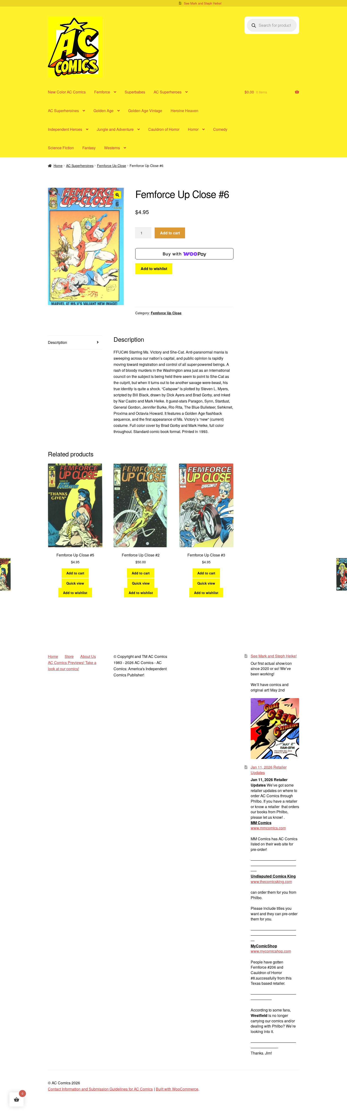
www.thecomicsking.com (271, 881)
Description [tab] (57, 342)
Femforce (102, 92)
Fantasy (89, 147)
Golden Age (103, 110)
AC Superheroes (168, 92)
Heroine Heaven (184, 110)
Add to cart (170, 233)
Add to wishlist (154, 268)
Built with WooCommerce (177, 1089)
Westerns (112, 147)
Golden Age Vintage (145, 110)
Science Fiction (61, 147)
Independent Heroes (65, 129)
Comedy (220, 129)
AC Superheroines (63, 110)
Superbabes (135, 92)
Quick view (75, 583)
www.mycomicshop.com (271, 951)
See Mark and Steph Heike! (203, 3)
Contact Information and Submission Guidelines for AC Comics (100, 1089)
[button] (117, 195)
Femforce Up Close (111, 165)
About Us (88, 656)
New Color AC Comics (67, 92)
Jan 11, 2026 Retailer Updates (269, 769)
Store (69, 656)
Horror (193, 129)
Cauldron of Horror (163, 129)
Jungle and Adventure (115, 129)
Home (58, 165)
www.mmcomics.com (268, 828)
